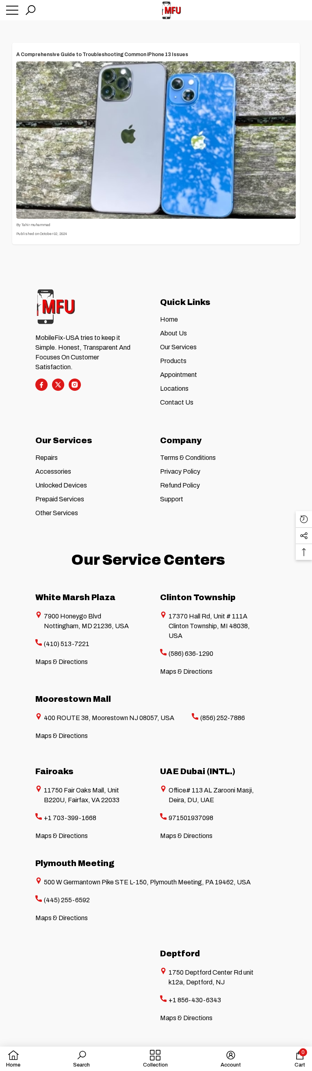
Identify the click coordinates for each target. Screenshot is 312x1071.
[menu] (12, 10)
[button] (30, 10)
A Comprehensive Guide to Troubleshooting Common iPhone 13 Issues (102, 54)
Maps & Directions (61, 661)
